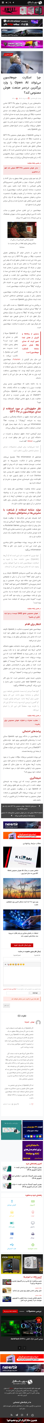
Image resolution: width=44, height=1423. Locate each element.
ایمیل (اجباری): (17, 955)
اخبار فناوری (8, 54)
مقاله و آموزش (38, 1278)
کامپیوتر (32, 1205)
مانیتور (32, 1227)
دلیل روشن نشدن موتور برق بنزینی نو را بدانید (27, 1290)
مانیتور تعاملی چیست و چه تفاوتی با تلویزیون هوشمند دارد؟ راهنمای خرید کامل (27, 1299)
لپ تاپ (11, 1216)
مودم (11, 1237)
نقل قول (5, 964)
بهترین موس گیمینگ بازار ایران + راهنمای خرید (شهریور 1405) (26, 1177)
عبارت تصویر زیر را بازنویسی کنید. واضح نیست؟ (22, 989)
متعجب (16, 964)
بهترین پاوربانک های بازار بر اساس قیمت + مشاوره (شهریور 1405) (28, 1168)
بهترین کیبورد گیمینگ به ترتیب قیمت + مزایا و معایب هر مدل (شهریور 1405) (27, 1185)
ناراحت (21, 964)
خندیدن (11, 964)
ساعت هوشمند (32, 1248)
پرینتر (32, 1237)
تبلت (32, 1216)
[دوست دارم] (32, 1104)
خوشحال (13, 964)
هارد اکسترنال (11, 1248)
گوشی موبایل (11, 1205)
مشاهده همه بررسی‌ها (10, 1311)
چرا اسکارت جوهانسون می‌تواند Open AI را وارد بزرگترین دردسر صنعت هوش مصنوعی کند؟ (22, 85)
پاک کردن (8, 964)
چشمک (23, 964)
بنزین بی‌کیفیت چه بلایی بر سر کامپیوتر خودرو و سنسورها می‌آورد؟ (26, 1282)
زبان (18, 964)
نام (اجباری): (37, 955)
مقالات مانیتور (38, 1295)
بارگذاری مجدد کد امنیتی (9, 989)
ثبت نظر (6, 1006)
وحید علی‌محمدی (36, 98)
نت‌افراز (11, 1388)
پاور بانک (12, 1227)
